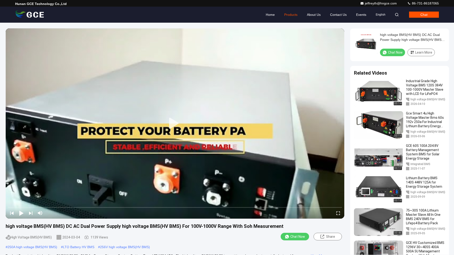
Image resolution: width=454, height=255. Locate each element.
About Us (314, 15)
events (361, 15)
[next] (30, 213)
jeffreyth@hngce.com (381, 3)
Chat (424, 15)
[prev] (12, 213)
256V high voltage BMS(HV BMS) (125, 247)
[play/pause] (21, 213)
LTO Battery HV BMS (78, 247)
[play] (175, 123)
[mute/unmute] (40, 213)
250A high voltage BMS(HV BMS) (32, 247)
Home (270, 15)
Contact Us (338, 15)
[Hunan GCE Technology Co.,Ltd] (30, 14)
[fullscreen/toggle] (338, 213)
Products (290, 15)
